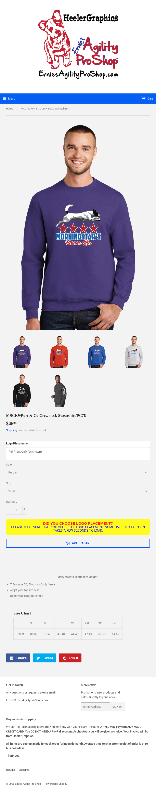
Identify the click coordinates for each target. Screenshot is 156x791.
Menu (11, 98)
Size (8, 483)
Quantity (11, 502)
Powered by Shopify (55, 783)
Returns (10, 769)
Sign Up (117, 706)
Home (9, 108)
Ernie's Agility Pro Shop (28, 783)
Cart (150, 98)
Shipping (11, 430)
